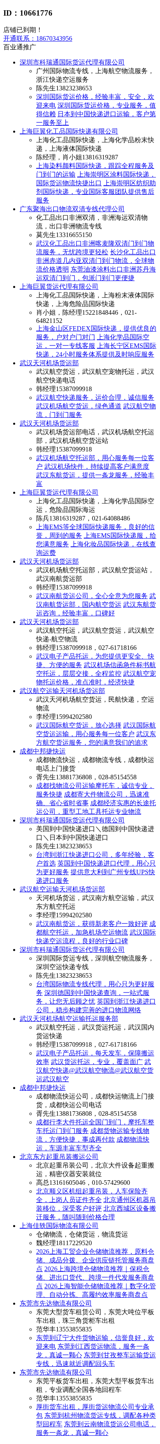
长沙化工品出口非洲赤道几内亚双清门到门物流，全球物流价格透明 (96, 261)
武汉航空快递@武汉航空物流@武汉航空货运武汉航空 (94, 1070)
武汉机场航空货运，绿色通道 (78, 406)
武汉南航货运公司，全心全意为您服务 (92, 595)
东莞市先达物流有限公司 (56, 1303)
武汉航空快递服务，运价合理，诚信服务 (95, 397)
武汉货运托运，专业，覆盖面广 (97, 1061)
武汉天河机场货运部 (49, 362)
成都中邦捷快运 (43, 751)
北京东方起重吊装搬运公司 (59, 1156)
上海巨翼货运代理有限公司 (59, 286)
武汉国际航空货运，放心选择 (78, 725)
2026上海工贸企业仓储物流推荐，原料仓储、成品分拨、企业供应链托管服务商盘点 (95, 1260)
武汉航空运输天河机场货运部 (62, 690)
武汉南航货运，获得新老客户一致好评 (92, 923)
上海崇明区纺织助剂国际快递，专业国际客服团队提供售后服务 (96, 192)
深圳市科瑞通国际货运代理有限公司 (72, 62)
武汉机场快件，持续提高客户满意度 (96, 466)
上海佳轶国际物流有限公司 (59, 1225)
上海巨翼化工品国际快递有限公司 (69, 131)
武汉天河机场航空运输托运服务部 (69, 1018)
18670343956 (37, 38)
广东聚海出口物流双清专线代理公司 (72, 208)
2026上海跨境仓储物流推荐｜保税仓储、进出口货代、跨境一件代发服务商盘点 (95, 1277)
